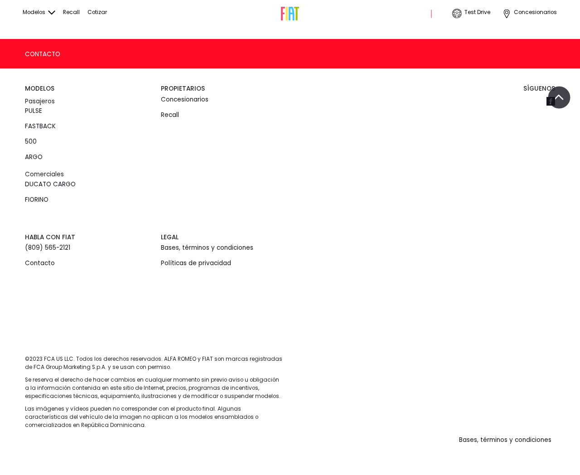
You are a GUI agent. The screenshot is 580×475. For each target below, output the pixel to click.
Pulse (33, 111)
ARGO (34, 157)
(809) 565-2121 (47, 247)
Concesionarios (535, 12)
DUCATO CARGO (50, 184)
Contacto (42, 54)
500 (31, 141)
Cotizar (97, 12)
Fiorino (36, 199)
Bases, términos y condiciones (207, 247)
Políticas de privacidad (196, 263)
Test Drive (477, 12)
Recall (71, 12)
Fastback (40, 126)
